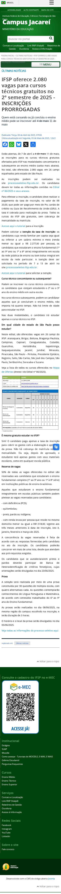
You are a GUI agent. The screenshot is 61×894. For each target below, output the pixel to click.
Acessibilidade (14, 10)
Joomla (51, 878)
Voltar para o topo (49, 661)
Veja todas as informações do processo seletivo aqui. (30, 630)
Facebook (6, 825)
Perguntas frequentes (12, 764)
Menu (47, 64)
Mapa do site (47, 10)
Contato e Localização (13, 45)
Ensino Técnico (9, 780)
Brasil (10, 2)
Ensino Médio (8, 777)
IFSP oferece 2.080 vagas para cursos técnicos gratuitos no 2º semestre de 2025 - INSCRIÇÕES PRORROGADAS (28, 94)
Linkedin (6, 836)
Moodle (5, 753)
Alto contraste (31, 10)
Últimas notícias (14, 71)
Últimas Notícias (24, 55)
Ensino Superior (9, 784)
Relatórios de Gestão (12, 804)
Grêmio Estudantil (10, 760)
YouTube (6, 832)
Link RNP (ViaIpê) (35, 45)
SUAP (4, 749)
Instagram (7, 829)
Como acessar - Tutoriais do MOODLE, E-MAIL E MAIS (27, 756)
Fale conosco (8, 849)
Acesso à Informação (42, 48)
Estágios (6, 745)
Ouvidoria (24, 48)
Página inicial (7, 55)
